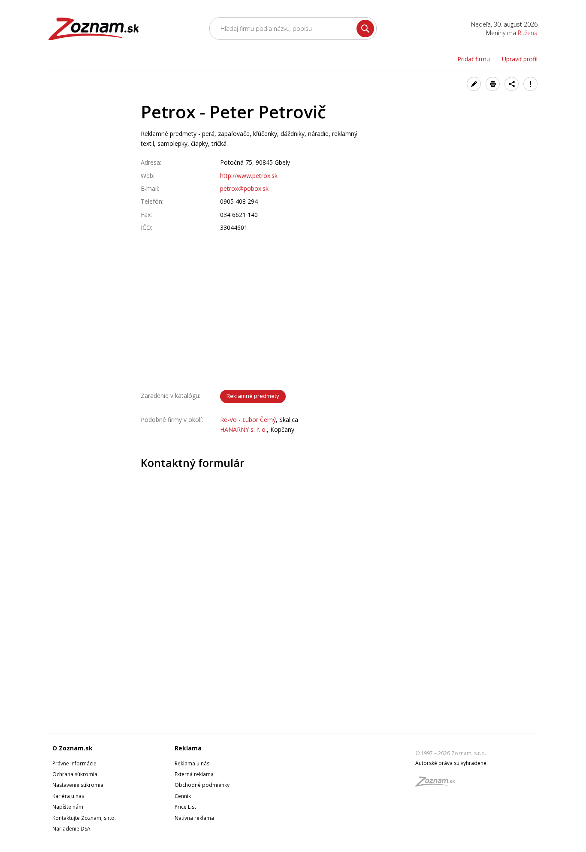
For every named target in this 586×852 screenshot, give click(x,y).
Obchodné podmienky (202, 785)
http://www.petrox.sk (249, 176)
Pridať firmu (473, 59)
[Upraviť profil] (474, 84)
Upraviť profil (520, 59)
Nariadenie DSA (71, 828)
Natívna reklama (194, 818)
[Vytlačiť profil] (493, 84)
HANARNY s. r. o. (243, 429)
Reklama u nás (192, 763)
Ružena (528, 33)
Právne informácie (74, 763)
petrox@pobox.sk (244, 188)
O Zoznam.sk (72, 748)
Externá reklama (194, 774)
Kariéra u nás (68, 796)
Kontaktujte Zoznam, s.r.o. (84, 818)
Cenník (183, 796)
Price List (185, 806)
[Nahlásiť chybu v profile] (530, 84)
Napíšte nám (67, 806)
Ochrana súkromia (74, 774)
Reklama (188, 748)
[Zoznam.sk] (438, 784)
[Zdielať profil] (511, 84)
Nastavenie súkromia (77, 785)
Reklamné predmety (253, 396)
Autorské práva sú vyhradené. (451, 763)
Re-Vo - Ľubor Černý (248, 419)
